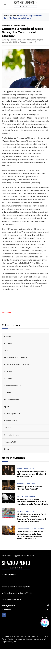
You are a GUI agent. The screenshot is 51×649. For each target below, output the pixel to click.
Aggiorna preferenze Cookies (20, 639)
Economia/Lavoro (11, 400)
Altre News (8, 371)
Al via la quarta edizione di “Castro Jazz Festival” (29, 487)
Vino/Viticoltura (11, 421)
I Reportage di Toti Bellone (15, 357)
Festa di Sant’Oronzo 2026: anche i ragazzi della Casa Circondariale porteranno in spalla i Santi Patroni (30, 535)
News (13, 15)
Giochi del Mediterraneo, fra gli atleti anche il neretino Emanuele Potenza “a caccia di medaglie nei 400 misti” (31, 518)
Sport (6, 407)
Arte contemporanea (13, 385)
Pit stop (7, 336)
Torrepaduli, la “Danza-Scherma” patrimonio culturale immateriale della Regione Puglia (32, 501)
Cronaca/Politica (11, 442)
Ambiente (8, 378)
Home (6, 15)
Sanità (7, 350)
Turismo (7, 393)
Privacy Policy (34, 636)
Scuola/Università (11, 435)
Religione (8, 343)
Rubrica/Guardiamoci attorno (16, 364)
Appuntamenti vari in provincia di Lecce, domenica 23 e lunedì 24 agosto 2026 (31, 473)
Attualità (8, 428)
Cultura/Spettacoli (12, 414)
